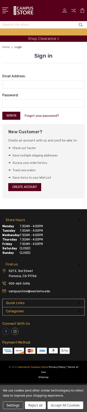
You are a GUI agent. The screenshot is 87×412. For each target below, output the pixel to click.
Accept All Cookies (65, 405)
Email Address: (14, 76)
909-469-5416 (19, 284)
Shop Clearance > (43, 38)
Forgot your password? (41, 116)
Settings (13, 405)
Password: (10, 95)
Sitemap (43, 377)
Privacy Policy (57, 367)
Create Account (24, 187)
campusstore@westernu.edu (29, 291)
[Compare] (73, 12)
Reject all (35, 405)
